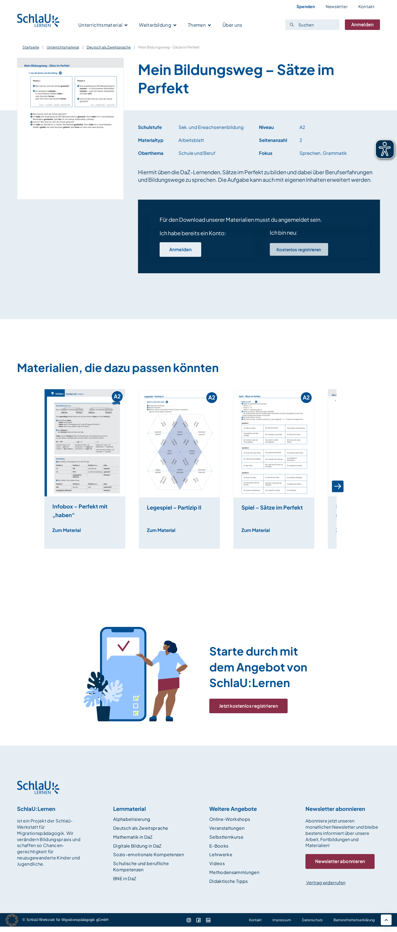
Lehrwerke (220, 854)
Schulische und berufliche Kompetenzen (141, 866)
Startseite (30, 47)
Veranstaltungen (226, 828)
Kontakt (366, 6)
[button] (41, 486)
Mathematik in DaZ (133, 837)
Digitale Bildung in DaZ (137, 846)
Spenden (306, 6)
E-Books (218, 846)
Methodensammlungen (234, 872)
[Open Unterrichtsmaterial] (126, 25)
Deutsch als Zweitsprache (109, 47)
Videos (217, 863)
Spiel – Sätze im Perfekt (272, 507)
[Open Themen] (209, 25)
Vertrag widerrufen (325, 882)
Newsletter (337, 6)
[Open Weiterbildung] (175, 25)
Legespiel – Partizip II (174, 507)
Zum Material (66, 530)
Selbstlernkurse (226, 837)
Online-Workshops (229, 819)
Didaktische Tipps (228, 881)
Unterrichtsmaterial (63, 47)
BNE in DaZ (124, 878)
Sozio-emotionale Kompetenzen (148, 854)
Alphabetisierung (131, 819)
